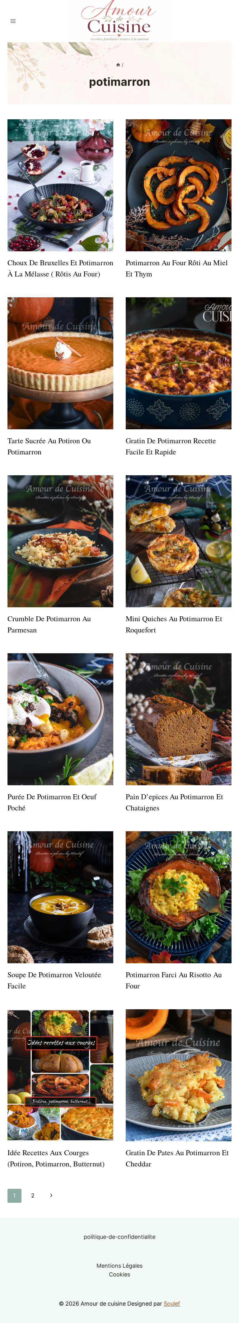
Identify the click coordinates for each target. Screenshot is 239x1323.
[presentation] (60, 185)
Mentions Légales (119, 1265)
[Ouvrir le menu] (13, 21)
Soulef (172, 1303)
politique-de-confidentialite (120, 1237)
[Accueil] (118, 65)
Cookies (119, 1274)
